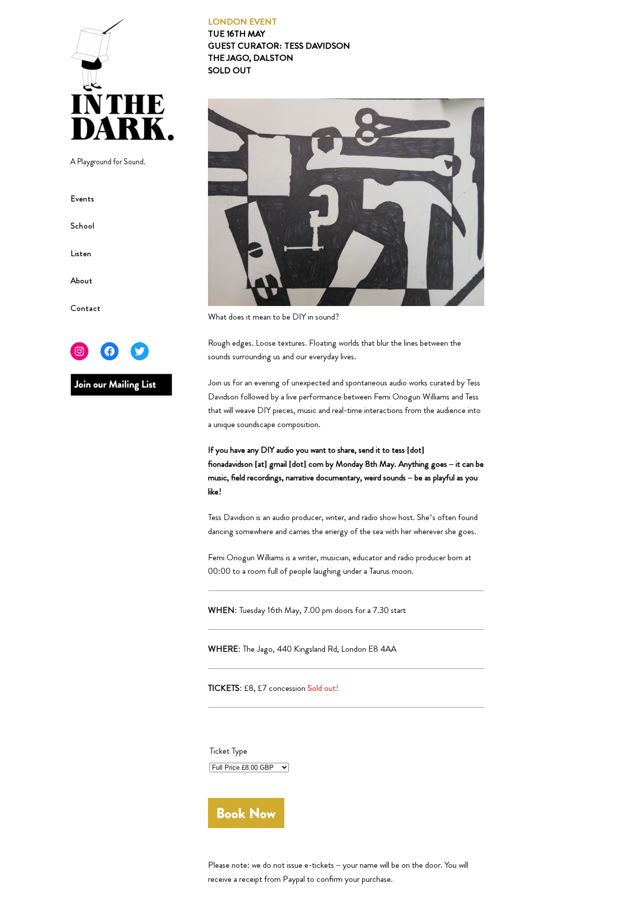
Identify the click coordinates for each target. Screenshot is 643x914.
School (82, 226)
